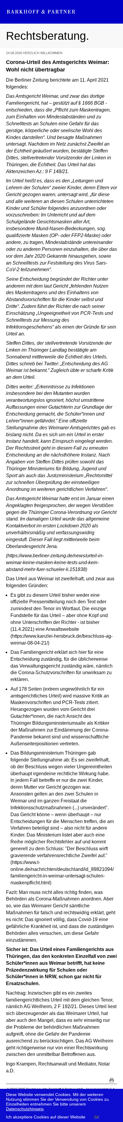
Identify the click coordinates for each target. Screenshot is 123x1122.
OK (96, 1117)
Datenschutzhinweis (25, 1108)
